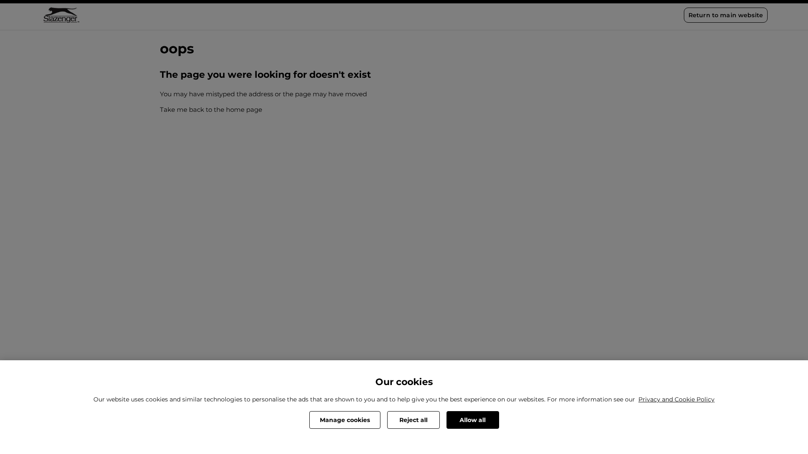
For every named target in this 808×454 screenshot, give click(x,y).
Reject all (413, 420)
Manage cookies (345, 420)
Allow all (473, 420)
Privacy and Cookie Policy (676, 399)
